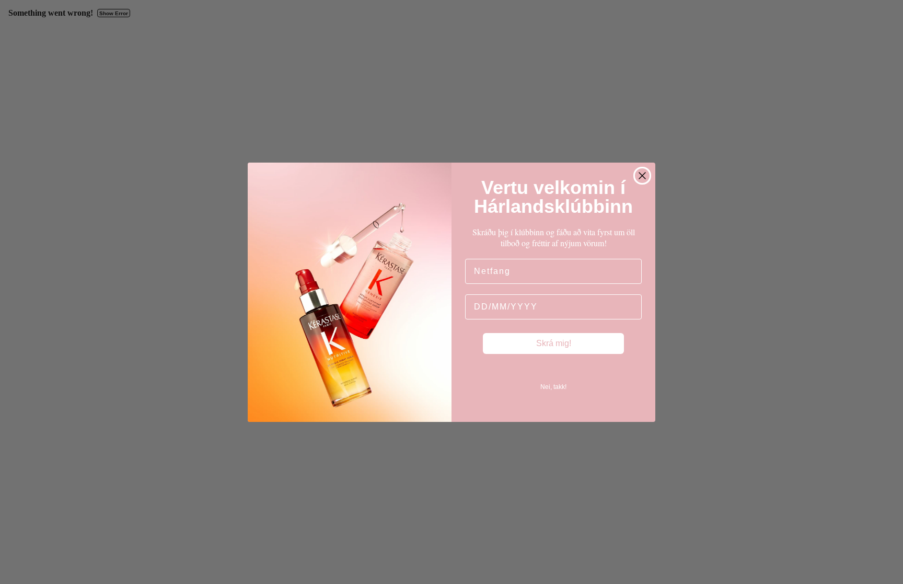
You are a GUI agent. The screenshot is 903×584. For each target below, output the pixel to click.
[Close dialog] (642, 176)
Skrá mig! (553, 343)
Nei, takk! (553, 387)
